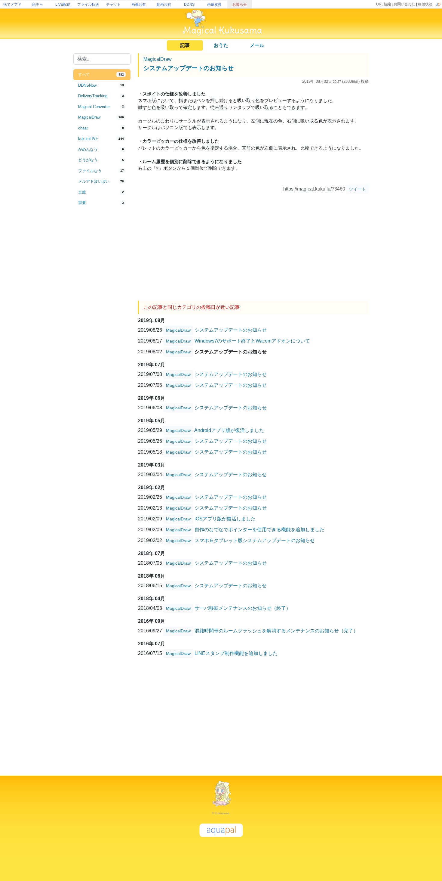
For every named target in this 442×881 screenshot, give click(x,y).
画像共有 (138, 4)
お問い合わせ (404, 4)
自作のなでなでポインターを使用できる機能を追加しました (259, 529)
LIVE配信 (62, 4)
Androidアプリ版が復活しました (229, 430)
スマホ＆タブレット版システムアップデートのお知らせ (255, 540)
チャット (113, 4)
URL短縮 (383, 4)
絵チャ (37, 4)
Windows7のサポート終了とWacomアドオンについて (252, 340)
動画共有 (164, 4)
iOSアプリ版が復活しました (225, 518)
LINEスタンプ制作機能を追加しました (236, 653)
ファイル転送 (88, 4)
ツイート (357, 189)
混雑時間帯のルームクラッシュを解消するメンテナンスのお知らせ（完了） (276, 630)
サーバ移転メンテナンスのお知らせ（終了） (243, 608)
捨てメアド (12, 4)
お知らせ (239, 4)
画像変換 (214, 4)
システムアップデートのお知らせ (188, 68)
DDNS (189, 4)
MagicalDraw (157, 59)
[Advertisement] (101, 307)
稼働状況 (425, 4)
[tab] (101, 74)
